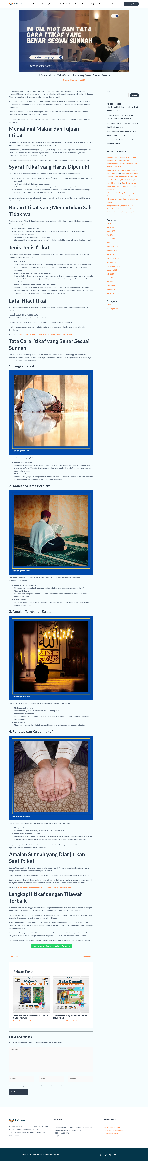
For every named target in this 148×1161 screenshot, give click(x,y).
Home (35, 4)
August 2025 (112, 270)
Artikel (30, 1021)
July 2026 (110, 227)
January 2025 (112, 289)
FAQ (92, 4)
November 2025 (113, 258)
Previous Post (15, 956)
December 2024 (113, 293)
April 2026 (111, 239)
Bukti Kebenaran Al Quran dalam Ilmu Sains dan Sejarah (123, 199)
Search (109, 91)
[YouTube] (115, 1155)
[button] (54, 4)
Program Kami (80, 4)
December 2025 (113, 254)
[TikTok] (105, 1155)
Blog (113, 4)
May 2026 (111, 235)
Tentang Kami (47, 4)
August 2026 (112, 223)
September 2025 (113, 266)
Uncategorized (112, 309)
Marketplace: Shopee (112, 1127)
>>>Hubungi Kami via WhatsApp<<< (51, 946)
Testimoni (103, 4)
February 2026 (112, 246)
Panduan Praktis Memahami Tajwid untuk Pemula (30, 1016)
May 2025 (111, 282)
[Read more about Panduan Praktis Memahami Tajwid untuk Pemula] (31, 994)
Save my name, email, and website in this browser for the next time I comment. (43, 1086)
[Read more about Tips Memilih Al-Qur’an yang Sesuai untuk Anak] (71, 994)
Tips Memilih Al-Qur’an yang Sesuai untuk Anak (70, 1016)
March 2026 (111, 243)
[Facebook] (110, 1155)
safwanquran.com (111, 1133)
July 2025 (110, 274)
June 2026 (111, 231)
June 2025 (111, 278)
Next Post (88, 956)
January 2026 (112, 250)
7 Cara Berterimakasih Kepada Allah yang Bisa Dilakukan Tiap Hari (122, 163)
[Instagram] (101, 1155)
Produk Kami (65, 4)
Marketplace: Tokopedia (113, 1130)
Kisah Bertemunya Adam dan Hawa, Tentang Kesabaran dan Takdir (121, 186)
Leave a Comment (19, 1021)
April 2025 (111, 285)
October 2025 (112, 262)
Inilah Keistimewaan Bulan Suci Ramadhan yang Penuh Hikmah (44, 887)
